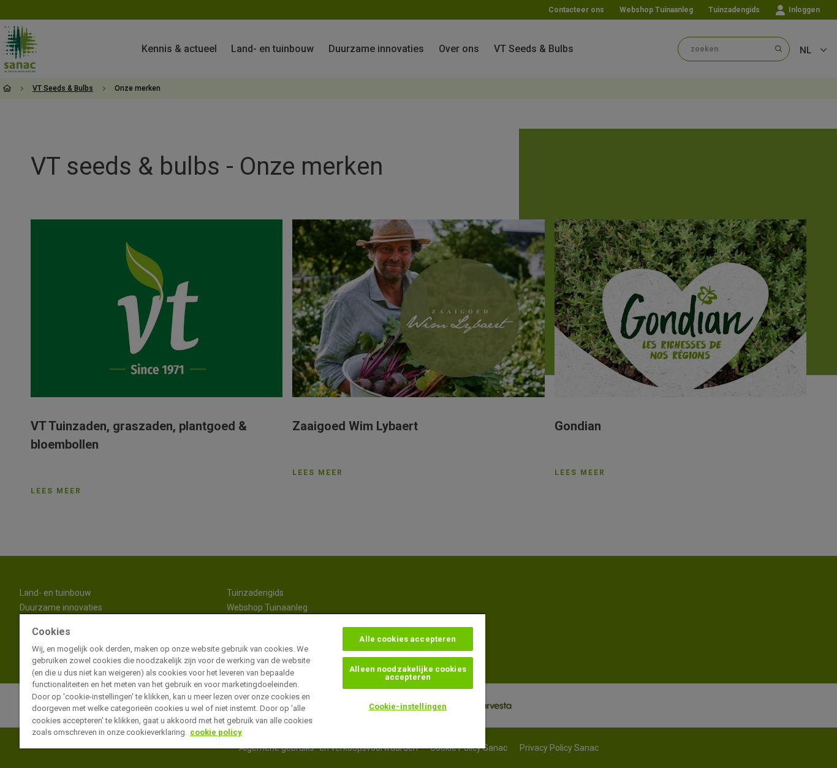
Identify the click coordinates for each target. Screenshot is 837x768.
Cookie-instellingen (408, 706)
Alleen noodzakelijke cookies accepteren (407, 673)
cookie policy (216, 732)
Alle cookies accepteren (407, 639)
